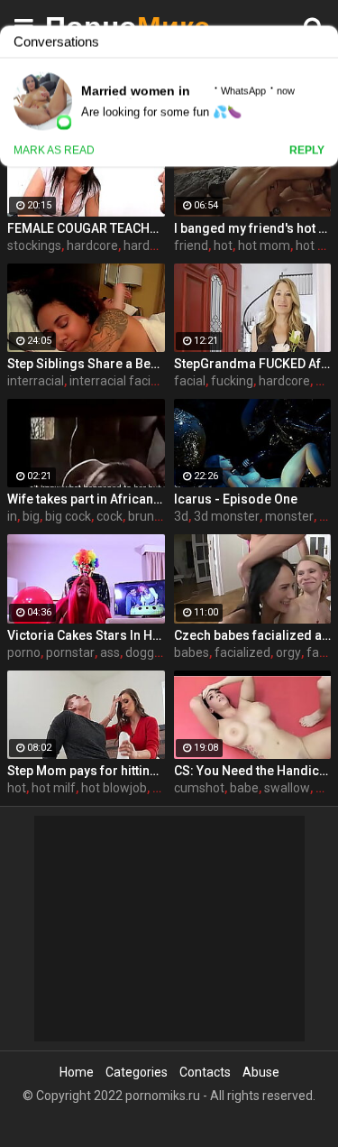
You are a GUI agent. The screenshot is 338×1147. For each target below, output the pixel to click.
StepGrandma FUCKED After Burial (253, 363)
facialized (242, 652)
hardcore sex (160, 245)
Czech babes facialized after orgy (253, 635)
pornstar (70, 652)
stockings (34, 245)
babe (244, 788)
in (12, 516)
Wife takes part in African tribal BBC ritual (86, 499)
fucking (232, 381)
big (31, 516)
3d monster (227, 516)
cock (109, 516)
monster (289, 516)
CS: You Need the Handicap (253, 770)
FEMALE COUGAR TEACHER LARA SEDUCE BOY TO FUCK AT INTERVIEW (86, 228)
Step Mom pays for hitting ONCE (86, 770)
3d (181, 516)
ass (110, 652)
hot (223, 245)
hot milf (54, 788)
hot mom (264, 245)
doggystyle (156, 652)
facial (190, 381)
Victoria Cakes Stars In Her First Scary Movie (86, 635)
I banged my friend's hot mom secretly (253, 228)
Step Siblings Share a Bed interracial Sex (86, 363)
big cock (68, 516)
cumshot (199, 788)
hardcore (92, 245)
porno (24, 652)
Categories (136, 1072)
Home (76, 1072)
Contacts (205, 1072)
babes (191, 652)
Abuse (260, 1072)
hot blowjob (114, 788)
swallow (287, 788)
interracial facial (114, 381)
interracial (35, 381)
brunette (153, 516)
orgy (288, 652)
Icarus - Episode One (235, 499)
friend (191, 245)
